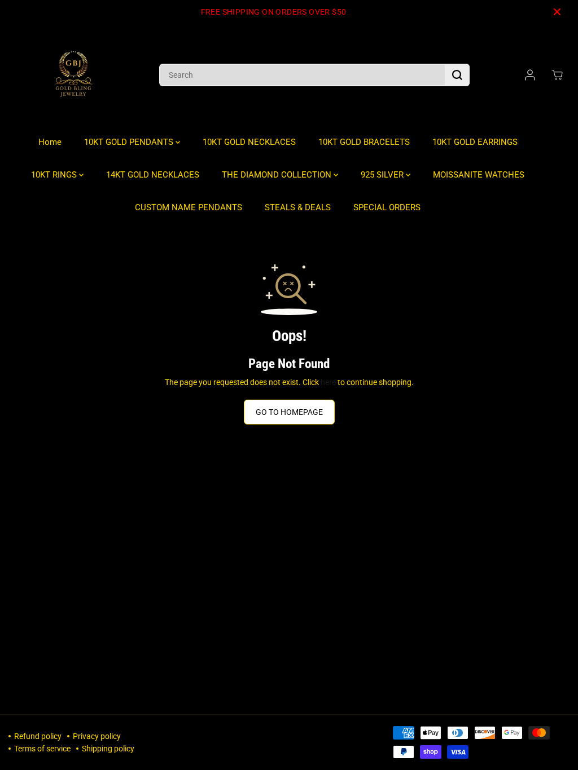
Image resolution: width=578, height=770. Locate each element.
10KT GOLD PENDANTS (130, 142)
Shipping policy (108, 748)
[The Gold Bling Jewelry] (73, 75)
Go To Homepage (289, 412)
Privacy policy (97, 736)
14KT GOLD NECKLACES (152, 175)
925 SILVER (383, 175)
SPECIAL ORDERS (387, 207)
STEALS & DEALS (298, 207)
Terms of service (42, 748)
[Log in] (530, 75)
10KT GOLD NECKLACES (249, 142)
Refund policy (38, 736)
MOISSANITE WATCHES (478, 175)
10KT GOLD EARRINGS (475, 142)
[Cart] (557, 75)
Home (50, 142)
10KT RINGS (55, 175)
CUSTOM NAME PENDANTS (188, 207)
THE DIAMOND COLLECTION (278, 175)
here (328, 382)
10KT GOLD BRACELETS (364, 142)
